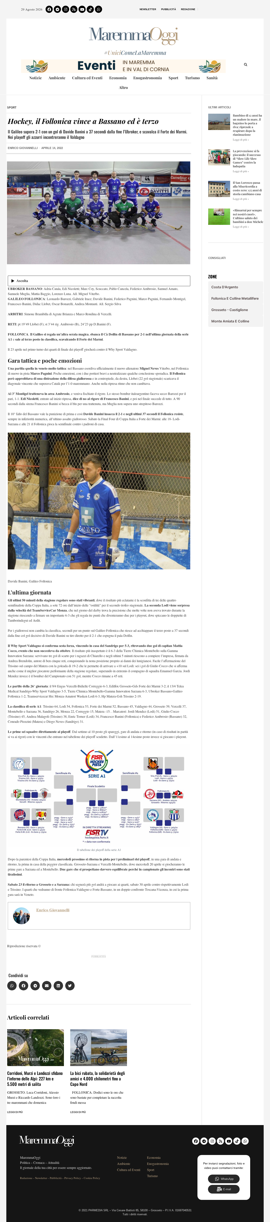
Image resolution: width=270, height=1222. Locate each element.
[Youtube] (82, 9)
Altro (123, 87)
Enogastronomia (147, 77)
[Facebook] (49, 9)
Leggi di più (15, 1112)
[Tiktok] (90, 9)
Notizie (35, 77)
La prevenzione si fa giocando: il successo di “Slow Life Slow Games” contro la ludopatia (247, 158)
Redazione (188, 9)
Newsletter (148, 9)
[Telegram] (57, 9)
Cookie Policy (92, 1178)
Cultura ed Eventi (87, 77)
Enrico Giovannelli (52, 910)
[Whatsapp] (98, 9)
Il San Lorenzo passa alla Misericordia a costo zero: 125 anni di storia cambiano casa (247, 188)
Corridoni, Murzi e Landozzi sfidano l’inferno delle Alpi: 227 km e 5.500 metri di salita (35, 1078)
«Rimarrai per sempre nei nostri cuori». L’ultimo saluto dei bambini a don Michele (248, 216)
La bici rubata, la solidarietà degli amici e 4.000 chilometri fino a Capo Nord (97, 1078)
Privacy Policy (72, 1178)
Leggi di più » (241, 139)
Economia (118, 77)
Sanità (212, 77)
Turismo (192, 77)
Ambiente (57, 77)
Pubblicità (168, 9)
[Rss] (73, 9)
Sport (173, 77)
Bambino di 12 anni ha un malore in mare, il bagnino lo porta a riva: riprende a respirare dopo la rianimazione (247, 125)
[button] (12, 985)
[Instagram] (65, 9)
